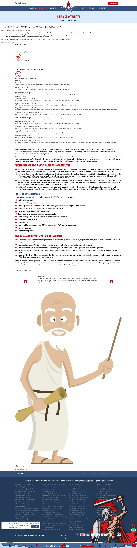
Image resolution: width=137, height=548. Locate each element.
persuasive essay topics (23, 493)
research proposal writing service (54, 495)
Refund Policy (105, 473)
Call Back (22, 3)
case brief (19, 521)
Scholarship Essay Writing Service (80, 519)
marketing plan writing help (52, 502)
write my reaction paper (51, 512)
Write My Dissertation (104, 485)
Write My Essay (48, 527)
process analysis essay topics (25, 500)
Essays (91, 480)
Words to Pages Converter (51, 529)
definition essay (21, 506)
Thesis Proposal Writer (77, 529)
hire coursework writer (50, 497)
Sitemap (99, 480)
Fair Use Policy (95, 473)
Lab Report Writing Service (105, 519)
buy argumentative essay (24, 502)
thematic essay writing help (25, 514)
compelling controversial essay (26, 487)
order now (42, 8)
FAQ (95, 480)
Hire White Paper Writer (77, 525)
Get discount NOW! (21, 470)
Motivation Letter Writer (78, 517)
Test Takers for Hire (76, 485)
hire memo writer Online (78, 491)
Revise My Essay (102, 493)
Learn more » (18, 527)
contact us (102, 8)
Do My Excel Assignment (105, 500)
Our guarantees (60, 480)
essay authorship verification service (55, 523)
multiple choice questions (24, 519)
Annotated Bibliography (104, 506)
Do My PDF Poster (102, 497)
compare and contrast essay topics (27, 508)
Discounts (53, 8)
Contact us (110, 480)
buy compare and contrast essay (27, 510)
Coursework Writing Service (106, 508)
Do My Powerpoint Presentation (107, 495)
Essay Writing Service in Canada (107, 514)
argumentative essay (23, 497)
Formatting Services (103, 491)
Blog (104, 480)
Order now (44, 480)
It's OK (35, 526)
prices (83, 8)
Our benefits (69, 480)
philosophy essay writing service (53, 525)
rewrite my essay (48, 510)
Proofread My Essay (76, 527)
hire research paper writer (51, 493)
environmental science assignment (54, 485)
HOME (62, 20)
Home (26, 480)
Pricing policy (84, 480)
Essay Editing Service (77, 487)
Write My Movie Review (77, 512)
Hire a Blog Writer (76, 489)
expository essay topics (23, 517)
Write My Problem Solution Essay (107, 525)
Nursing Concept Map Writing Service (109, 527)
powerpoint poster (49, 491)
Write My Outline (75, 521)
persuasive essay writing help (25, 491)
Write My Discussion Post (105, 517)
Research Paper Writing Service (107, 523)
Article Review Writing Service (106, 510)
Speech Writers (75, 523)
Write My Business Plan (104, 487)
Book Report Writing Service (106, 512)
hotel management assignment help (55, 517)
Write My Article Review (77, 506)
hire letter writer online (78, 495)
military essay (20, 529)
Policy (88, 473)
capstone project (48, 504)
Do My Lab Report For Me (78, 502)
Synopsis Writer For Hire (77, 510)
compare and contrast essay (25, 485)
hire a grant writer (76, 493)
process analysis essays (23, 495)
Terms (84, 473)
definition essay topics (23, 504)
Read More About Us (7, 42)
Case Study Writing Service (78, 508)
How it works (51, 480)
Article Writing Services (104, 489)
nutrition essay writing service (53, 514)
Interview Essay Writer (77, 514)
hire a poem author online (79, 497)
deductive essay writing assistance (27, 512)
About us (33, 8)
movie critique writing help (52, 508)
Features (91, 8)
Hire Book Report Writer (78, 504)
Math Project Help (103, 502)
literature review (48, 489)
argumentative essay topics (25, 489)
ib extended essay (49, 487)
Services (31, 480)
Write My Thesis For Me (77, 500)
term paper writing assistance (53, 506)
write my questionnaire (50, 500)
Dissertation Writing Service (106, 504)
